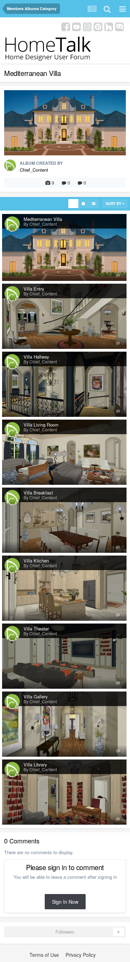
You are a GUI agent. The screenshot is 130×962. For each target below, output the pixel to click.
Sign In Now (65, 901)
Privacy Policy (81, 954)
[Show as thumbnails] (73, 203)
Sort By (114, 203)
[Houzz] (108, 26)
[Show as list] (93, 203)
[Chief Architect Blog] (119, 26)
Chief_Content (34, 169)
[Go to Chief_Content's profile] (10, 165)
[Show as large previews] (83, 203)
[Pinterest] (98, 26)
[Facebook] (65, 26)
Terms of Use (44, 954)
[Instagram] (87, 26)
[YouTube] (76, 26)
